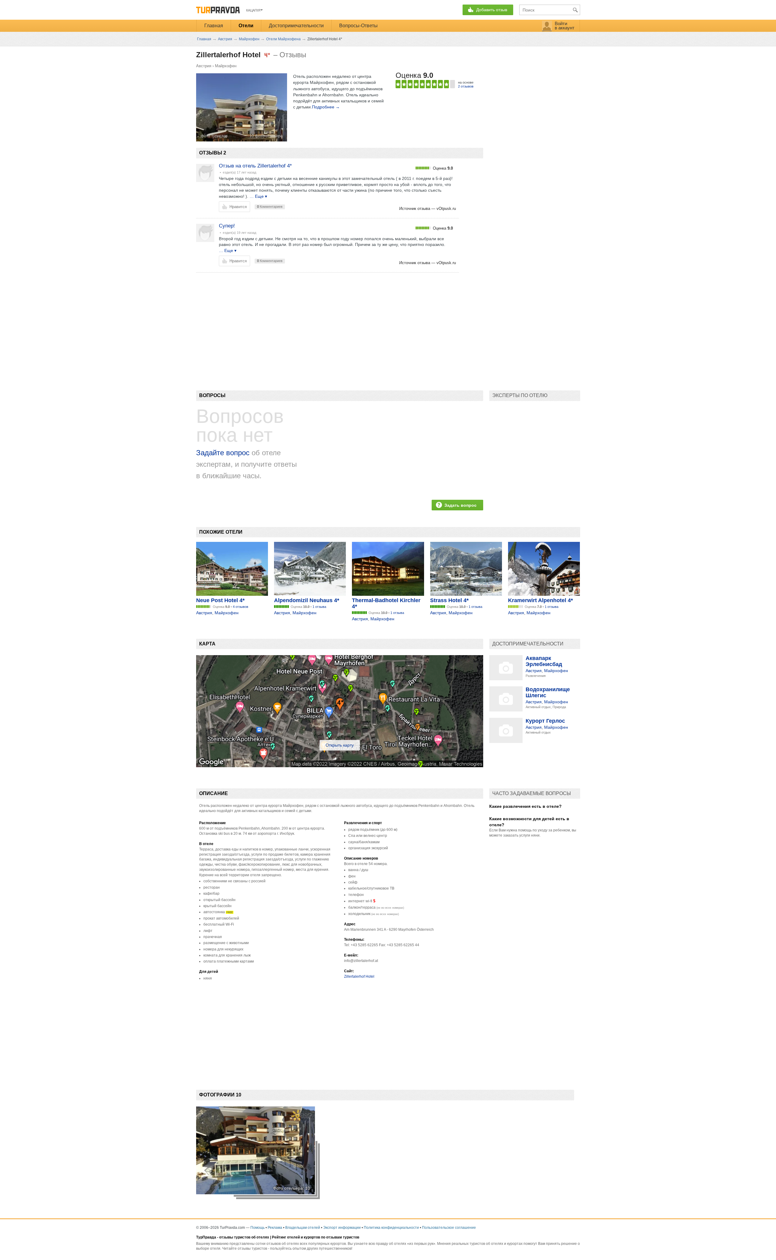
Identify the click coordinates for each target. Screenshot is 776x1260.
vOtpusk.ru (446, 208)
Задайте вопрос (222, 453)
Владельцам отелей (302, 1227)
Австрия (203, 66)
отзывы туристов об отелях (244, 1237)
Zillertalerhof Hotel (359, 976)
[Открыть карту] (339, 765)
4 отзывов (240, 606)
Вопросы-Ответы (358, 25)
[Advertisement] (306, 321)
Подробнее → (326, 106)
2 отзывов (465, 86)
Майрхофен (225, 66)
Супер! (227, 226)
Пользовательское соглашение (449, 1227)
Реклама (275, 1227)
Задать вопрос (460, 505)
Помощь (257, 1227)
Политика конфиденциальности (391, 1227)
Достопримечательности (296, 25)
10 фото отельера (266, 136)
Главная (213, 25)
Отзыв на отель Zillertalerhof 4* (255, 166)
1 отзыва (319, 606)
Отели (246, 25)
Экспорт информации (342, 1227)
